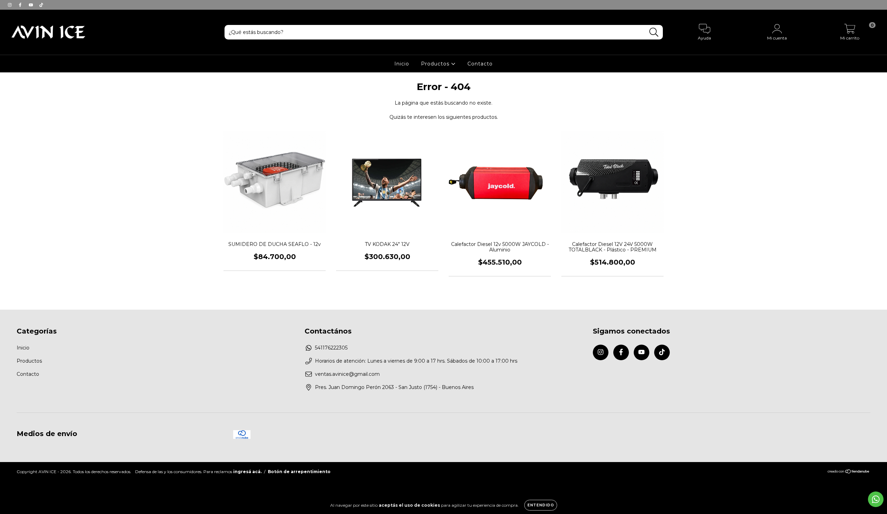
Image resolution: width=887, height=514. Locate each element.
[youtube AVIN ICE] (31, 5)
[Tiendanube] (848, 472)
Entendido (540, 505)
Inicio (401, 64)
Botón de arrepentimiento (299, 471)
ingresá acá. (247, 471)
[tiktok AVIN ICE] (41, 5)
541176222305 (331, 348)
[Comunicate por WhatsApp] (876, 499)
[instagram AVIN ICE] (10, 5)
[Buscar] (654, 32)
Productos (436, 64)
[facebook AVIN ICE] (21, 5)
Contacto (480, 64)
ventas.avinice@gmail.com (347, 374)
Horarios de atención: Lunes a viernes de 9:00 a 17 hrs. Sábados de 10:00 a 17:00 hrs (416, 361)
